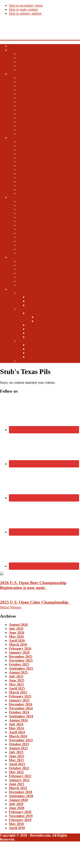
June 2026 (16, 632)
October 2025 (19, 664)
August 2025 (18, 672)
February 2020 (20, 812)
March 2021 (18, 788)
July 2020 (16, 804)
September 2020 (21, 796)
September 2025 (21, 668)
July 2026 (16, 628)
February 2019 (20, 820)
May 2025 (16, 684)
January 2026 (19, 652)
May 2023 (16, 760)
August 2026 (18, 624)
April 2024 (17, 732)
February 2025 (20, 696)
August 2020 (18, 800)
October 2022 (19, 768)
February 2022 (20, 776)
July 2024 (16, 724)
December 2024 (20, 704)
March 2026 (18, 644)
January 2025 (19, 700)
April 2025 (17, 688)
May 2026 (16, 636)
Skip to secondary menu (26, 5)
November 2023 (21, 740)
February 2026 (20, 648)
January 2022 (19, 780)
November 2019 (21, 816)
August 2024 (18, 720)
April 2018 (17, 828)
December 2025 (20, 656)
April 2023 (17, 764)
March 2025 (18, 692)
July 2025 (16, 676)
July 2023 (16, 752)
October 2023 (19, 744)
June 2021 (16, 784)
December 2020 (20, 792)
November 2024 (21, 708)
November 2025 (21, 660)
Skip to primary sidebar (25, 13)
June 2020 (16, 808)
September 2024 (21, 716)
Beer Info (7, 25)
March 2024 (18, 736)
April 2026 (17, 640)
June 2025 (16, 680)
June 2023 (16, 756)
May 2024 (16, 728)
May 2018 (16, 824)
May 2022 (16, 772)
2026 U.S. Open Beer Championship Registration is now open (33, 585)
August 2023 (18, 748)
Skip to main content (23, 9)
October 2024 (19, 712)
